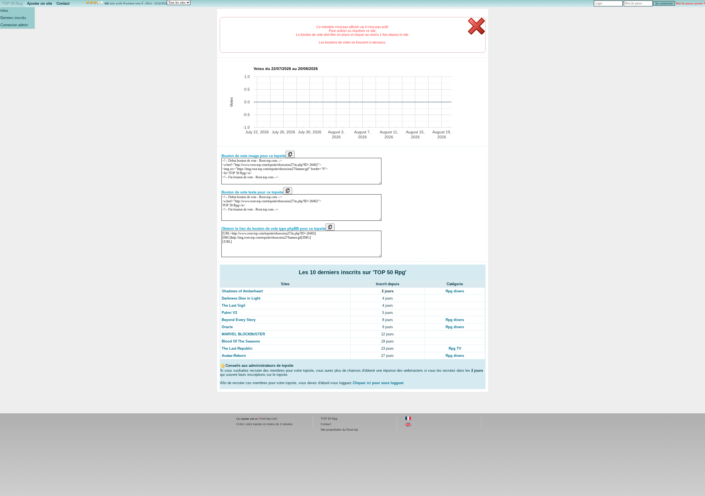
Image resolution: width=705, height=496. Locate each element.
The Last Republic (237, 348)
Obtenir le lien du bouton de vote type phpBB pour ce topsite (273, 229)
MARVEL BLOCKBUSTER (243, 334)
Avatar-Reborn (234, 356)
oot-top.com (268, 418)
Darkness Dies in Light (241, 298)
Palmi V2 (229, 313)
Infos (4, 11)
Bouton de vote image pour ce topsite (253, 156)
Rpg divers (455, 291)
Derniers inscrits (13, 18)
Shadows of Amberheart (242, 291)
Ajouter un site (39, 3)
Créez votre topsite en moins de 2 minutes (264, 424)
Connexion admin (14, 25)
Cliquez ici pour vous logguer (378, 383)
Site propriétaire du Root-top (339, 429)
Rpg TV (455, 348)
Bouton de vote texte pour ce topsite (252, 192)
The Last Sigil (233, 305)
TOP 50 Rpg (12, 3)
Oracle (227, 327)
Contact (62, 3)
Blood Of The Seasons (241, 341)
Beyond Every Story (239, 320)
